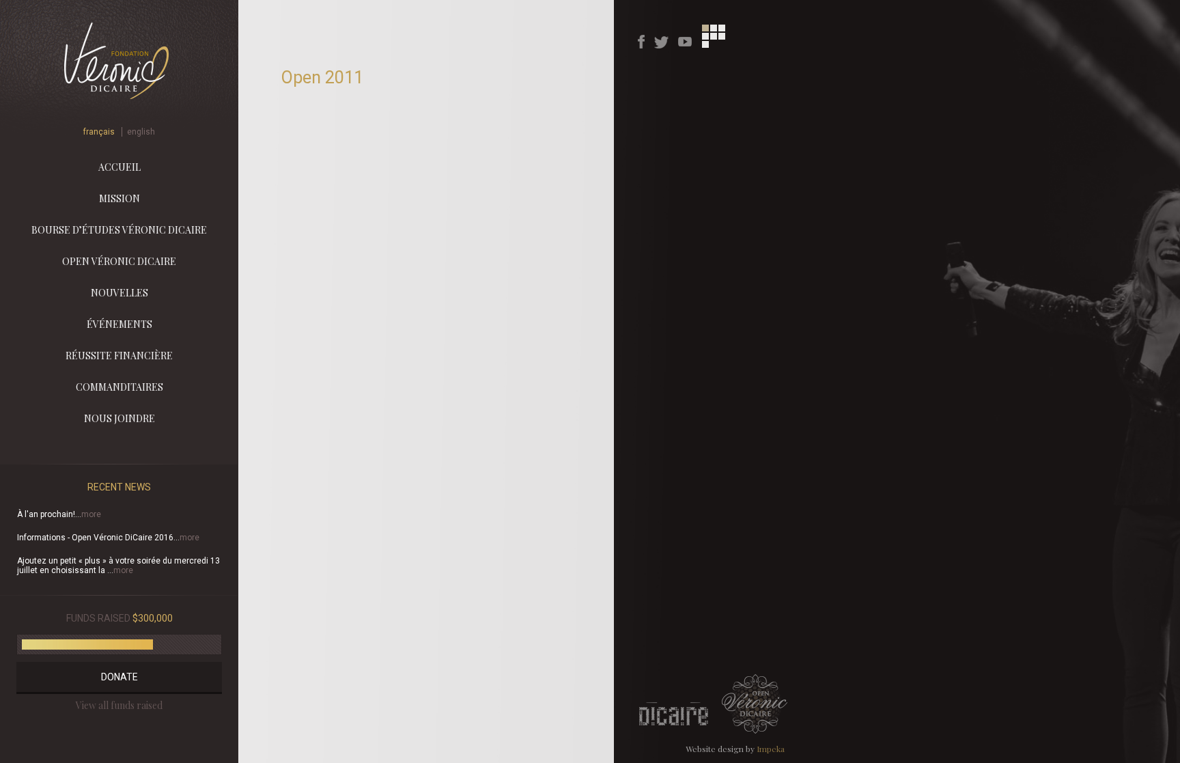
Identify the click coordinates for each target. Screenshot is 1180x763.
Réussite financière (119, 355)
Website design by (735, 748)
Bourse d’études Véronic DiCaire (119, 229)
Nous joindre (119, 418)
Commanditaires (119, 386)
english (141, 132)
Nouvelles (119, 292)
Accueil (119, 167)
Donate (119, 676)
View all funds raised (119, 705)
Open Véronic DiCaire (119, 261)
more (91, 514)
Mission (119, 198)
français (99, 132)
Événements (119, 324)
